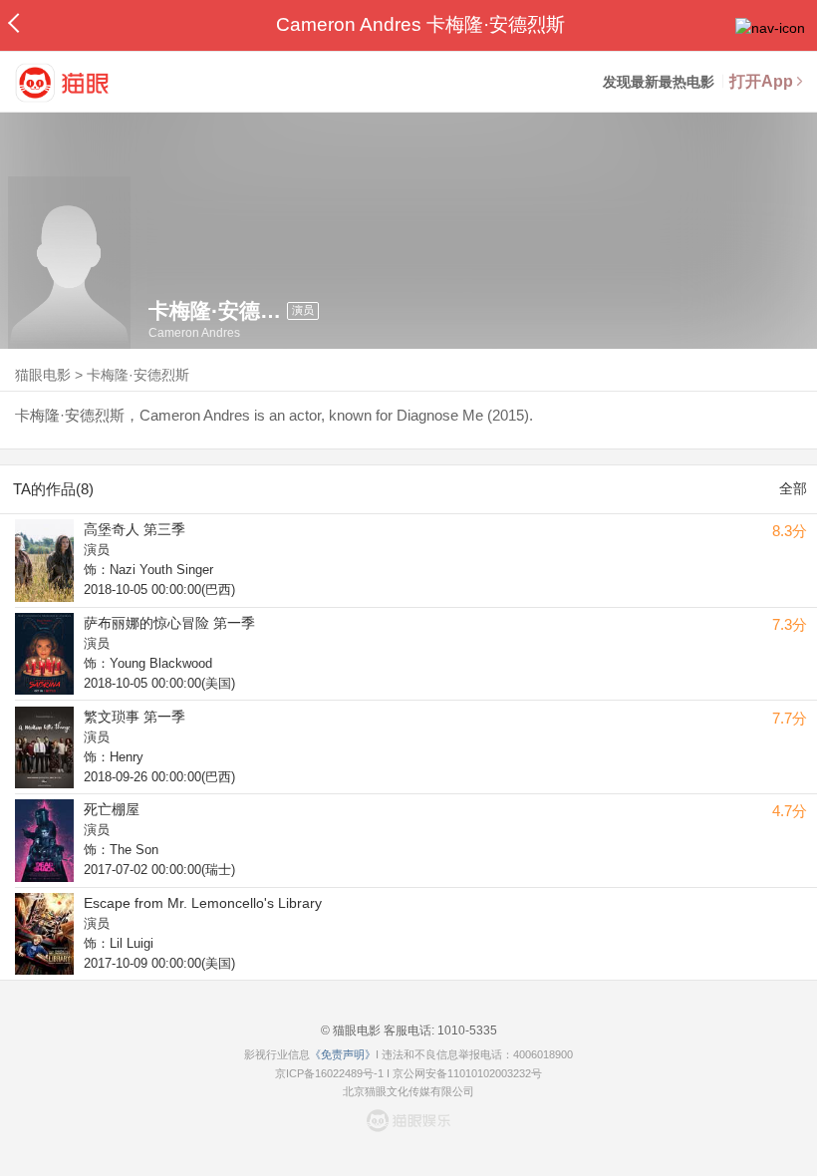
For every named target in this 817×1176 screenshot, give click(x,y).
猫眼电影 (43, 375)
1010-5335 (465, 1030)
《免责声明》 (343, 1054)
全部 (793, 488)
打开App (761, 81)
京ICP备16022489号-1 (329, 1073)
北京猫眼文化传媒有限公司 (408, 1091)
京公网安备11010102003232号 (467, 1073)
